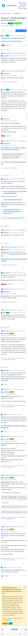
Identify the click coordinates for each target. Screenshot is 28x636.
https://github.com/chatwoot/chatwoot (12, 38)
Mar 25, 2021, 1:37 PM (19, 272)
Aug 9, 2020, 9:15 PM (19, 179)
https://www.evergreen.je (19, 217)
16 (25, 45)
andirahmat (6, 232)
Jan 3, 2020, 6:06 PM (19, 35)
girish (4, 35)
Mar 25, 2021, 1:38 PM (11, 293)
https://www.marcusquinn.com (16, 218)
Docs (20, 8)
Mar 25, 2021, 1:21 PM (20, 249)
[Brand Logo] (3, 5)
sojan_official (6, 55)
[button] (2, 633)
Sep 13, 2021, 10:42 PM (11, 441)
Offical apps (22, 3)
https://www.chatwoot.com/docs (10, 41)
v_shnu (4, 414)
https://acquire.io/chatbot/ (11, 209)
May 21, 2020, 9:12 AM (11, 75)
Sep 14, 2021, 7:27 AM (16, 567)
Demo (24, 6)
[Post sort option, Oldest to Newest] (3, 31)
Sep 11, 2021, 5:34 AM (11, 393)
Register (5, 623)
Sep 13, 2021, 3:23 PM (16, 414)
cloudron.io (4, 103)
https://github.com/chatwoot (11, 199)
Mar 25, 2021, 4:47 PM (19, 312)
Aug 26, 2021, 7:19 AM (11, 335)
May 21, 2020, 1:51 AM (19, 55)
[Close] (25, 587)
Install (24, 8)
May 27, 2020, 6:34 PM (11, 120)
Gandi (11, 81)
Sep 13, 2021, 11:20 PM (11, 479)
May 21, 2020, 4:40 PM (19, 89)
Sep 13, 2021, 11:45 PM (11, 531)
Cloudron (5, 81)
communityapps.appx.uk (9, 359)
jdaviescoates (6, 73)
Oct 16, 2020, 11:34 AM (19, 232)
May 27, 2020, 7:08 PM (11, 145)
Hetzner (15, 81)
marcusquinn (6, 179)
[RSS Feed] (20, 26)
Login (10, 623)
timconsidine (6, 333)
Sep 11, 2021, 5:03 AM (19, 370)
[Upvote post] (22, 45)
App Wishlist (19, 23)
